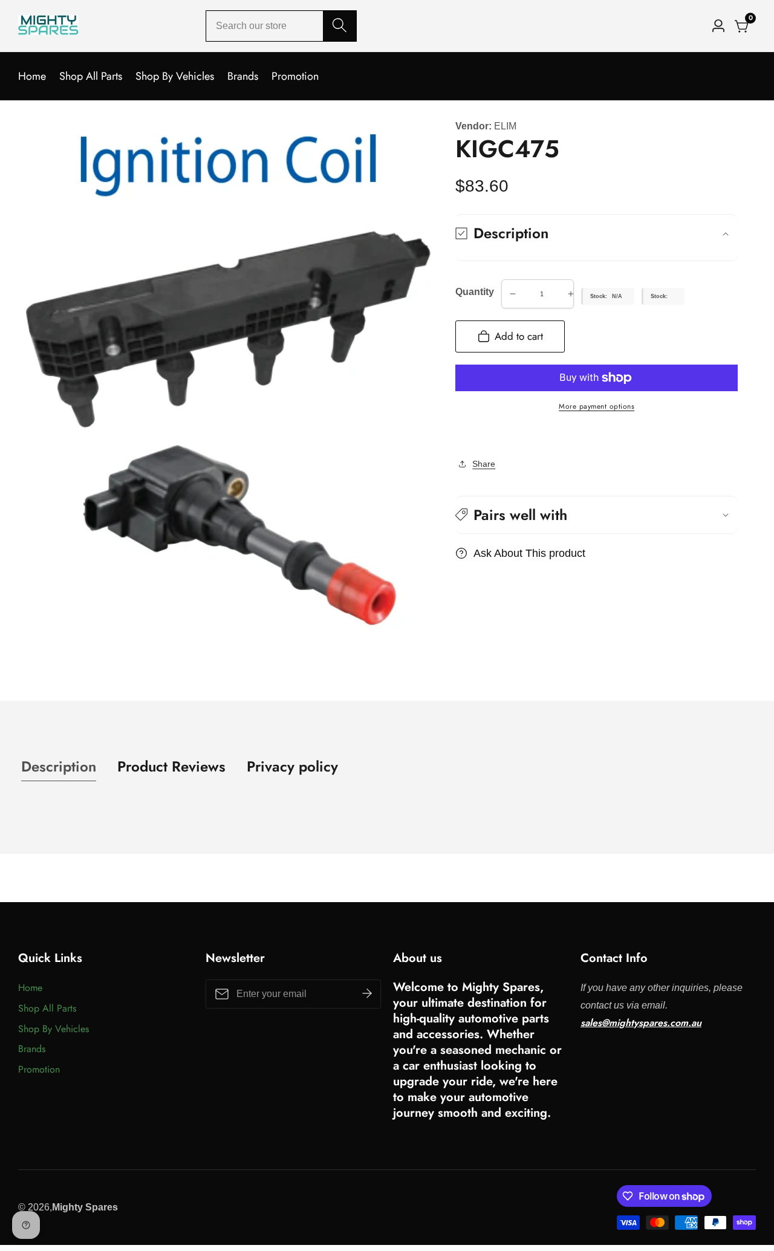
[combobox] (281, 26)
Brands (242, 76)
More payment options (596, 406)
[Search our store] (339, 26)
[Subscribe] (367, 994)
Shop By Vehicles (174, 76)
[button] (596, 514)
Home (32, 76)
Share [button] (483, 464)
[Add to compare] (468, 435)
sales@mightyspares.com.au (640, 1023)
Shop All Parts (90, 76)
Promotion (295, 76)
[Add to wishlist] (459, 435)
